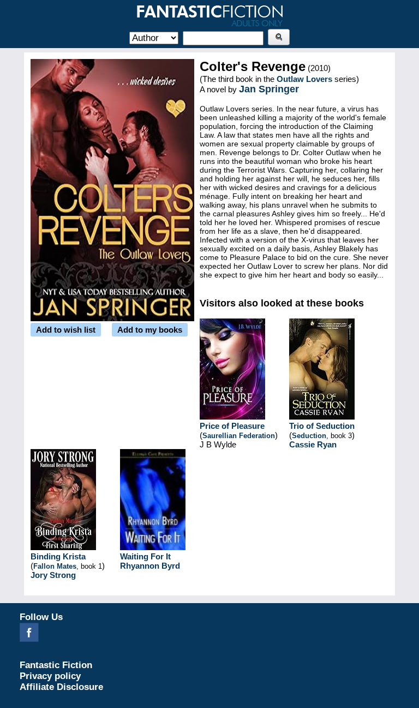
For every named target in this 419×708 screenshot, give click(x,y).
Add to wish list (65, 329)
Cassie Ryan (313, 444)
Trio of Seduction (322, 425)
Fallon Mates (54, 566)
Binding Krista (58, 556)
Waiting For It (145, 556)
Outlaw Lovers (304, 79)
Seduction (309, 436)
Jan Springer (269, 89)
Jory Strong (53, 575)
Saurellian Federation (238, 436)
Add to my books (149, 329)
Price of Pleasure (232, 425)
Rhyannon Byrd (150, 565)
